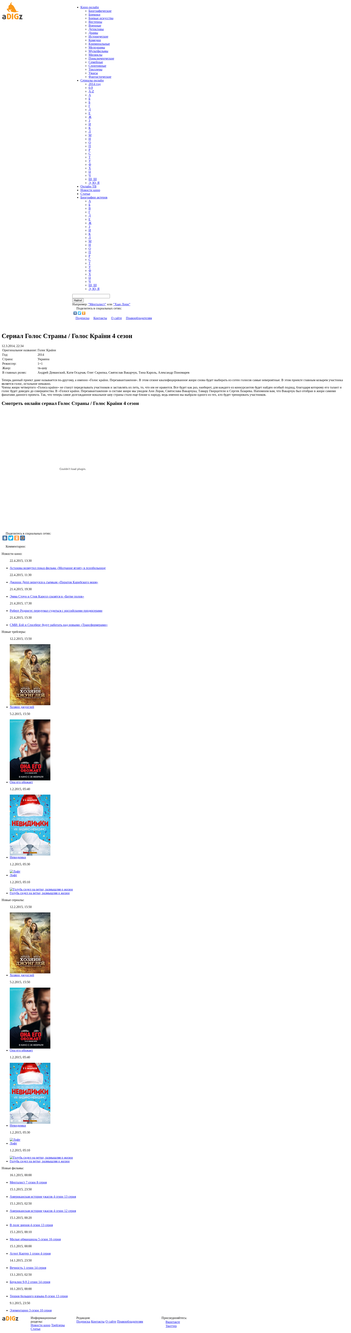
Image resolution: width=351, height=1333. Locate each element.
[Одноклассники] (84, 313)
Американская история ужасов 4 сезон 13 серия (43, 1196)
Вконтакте (173, 1322)
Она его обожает (21, 782)
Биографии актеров (93, 197)
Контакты (100, 318)
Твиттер (171, 1326)
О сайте (116, 318)
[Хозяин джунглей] (30, 972)
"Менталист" (97, 304)
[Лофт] (15, 1139)
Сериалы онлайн (92, 80)
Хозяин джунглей (22, 707)
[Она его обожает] (30, 1047)
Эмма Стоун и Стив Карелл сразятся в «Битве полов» (47, 596)
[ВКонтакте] (75, 313)
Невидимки (18, 857)
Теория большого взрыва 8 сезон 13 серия (39, 1296)
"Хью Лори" (121, 304)
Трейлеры (58, 1325)
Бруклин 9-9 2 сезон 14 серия (30, 1282)
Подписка (82, 318)
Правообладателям (139, 318)
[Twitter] (79, 313)
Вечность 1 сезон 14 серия (28, 1267)
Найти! (78, 300)
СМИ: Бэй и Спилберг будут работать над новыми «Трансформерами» (59, 625)
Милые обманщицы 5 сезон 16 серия (35, 1239)
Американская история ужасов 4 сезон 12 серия (43, 1211)
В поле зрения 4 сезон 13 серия (31, 1225)
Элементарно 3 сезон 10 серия (31, 1310)
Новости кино (90, 190)
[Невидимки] (30, 1122)
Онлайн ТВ (88, 186)
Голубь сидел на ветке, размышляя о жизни (40, 893)
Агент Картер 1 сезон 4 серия (30, 1253)
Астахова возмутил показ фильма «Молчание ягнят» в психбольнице (58, 568)
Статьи (85, 193)
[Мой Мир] (22, 538)
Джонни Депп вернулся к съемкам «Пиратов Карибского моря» (54, 582)
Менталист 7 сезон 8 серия (28, 1182)
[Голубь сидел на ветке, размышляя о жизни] (41, 1157)
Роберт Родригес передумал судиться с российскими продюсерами (56, 610)
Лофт (13, 875)
